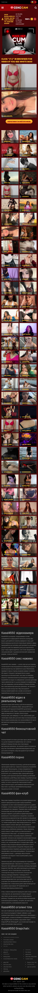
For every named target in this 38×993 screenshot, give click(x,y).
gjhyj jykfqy (6, 971)
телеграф (4, 2)
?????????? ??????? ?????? (11, 937)
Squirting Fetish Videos (9, 942)
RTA (14, 981)
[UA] (33, 2)
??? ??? (5, 946)
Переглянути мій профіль (19, 121)
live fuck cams (7, 964)
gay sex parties (31, 966)
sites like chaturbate (31, 956)
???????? (28, 950)
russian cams (29, 958)
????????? (6, 954)
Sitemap (5, 969)
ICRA (23, 981)
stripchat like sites (8, 944)
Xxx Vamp (28, 952)
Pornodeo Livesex (8, 939)
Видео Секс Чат (32, 962)
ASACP (19, 981)
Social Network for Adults (10, 958)
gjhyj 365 (5, 962)
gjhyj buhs (28, 954)
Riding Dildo (6, 956)
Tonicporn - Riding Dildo (10, 950)
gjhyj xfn (5, 952)
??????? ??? (30, 964)
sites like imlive (7, 966)
